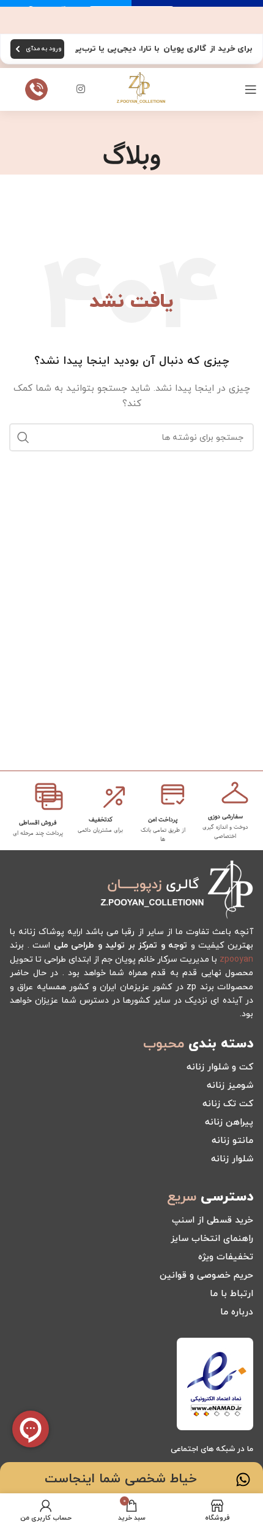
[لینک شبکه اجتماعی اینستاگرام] (81, 89)
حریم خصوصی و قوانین (206, 1275)
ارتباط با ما (231, 1294)
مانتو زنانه (232, 1140)
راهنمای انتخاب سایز (212, 1238)
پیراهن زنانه (229, 1122)
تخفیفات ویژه (225, 1257)
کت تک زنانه (227, 1104)
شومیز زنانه (230, 1085)
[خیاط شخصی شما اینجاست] (243, 1479)
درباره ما (236, 1312)
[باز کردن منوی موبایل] (251, 89)
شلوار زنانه (232, 1159)
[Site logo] (141, 88)
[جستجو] (23, 437)
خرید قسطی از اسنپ (212, 1220)
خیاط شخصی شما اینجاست (121, 1479)
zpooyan (236, 959)
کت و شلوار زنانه (220, 1067)
